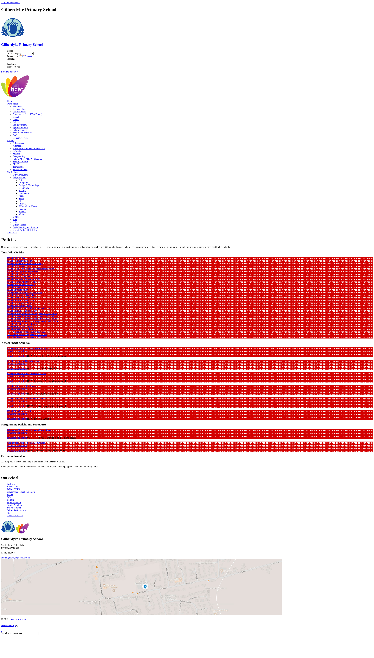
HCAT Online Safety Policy (20, 305)
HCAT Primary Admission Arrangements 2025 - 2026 (32, 316)
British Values (19, 224)
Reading (22, 209)
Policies (16, 122)
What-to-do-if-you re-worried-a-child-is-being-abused (31, 430)
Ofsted (16, 119)
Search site (6, 633)
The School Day (20, 169)
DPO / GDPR (19, 111)
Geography (24, 188)
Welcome (17, 106)
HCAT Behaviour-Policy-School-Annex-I (26, 373)
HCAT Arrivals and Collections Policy (25, 263)
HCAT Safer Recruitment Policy (22, 324)
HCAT (16, 117)
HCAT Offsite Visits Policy (19, 303)
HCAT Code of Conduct (18, 276)
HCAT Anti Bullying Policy (20, 261)
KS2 (15, 222)
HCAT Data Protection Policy (21, 284)
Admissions (18, 143)
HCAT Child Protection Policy (21, 274)
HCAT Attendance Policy (19, 266)
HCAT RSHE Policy (16, 258)
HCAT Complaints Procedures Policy (24, 279)
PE (20, 201)
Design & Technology (29, 185)
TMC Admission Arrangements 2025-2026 (27, 334)
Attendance (18, 146)
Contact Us (12, 232)
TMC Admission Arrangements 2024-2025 (27, 332)
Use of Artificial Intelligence (26, 230)
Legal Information (18, 619)
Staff (15, 135)
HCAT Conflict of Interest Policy (22, 282)
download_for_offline (17, 351)
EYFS (16, 217)
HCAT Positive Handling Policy (22, 311)
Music (21, 198)
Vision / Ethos (19, 109)
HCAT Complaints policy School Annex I (26, 398)
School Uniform (20, 161)
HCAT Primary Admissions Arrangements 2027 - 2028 (32, 321)
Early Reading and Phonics (25, 227)
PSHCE (22, 203)
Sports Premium (20, 127)
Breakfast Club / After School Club (29, 148)
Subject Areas (19, 177)
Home (10, 101)
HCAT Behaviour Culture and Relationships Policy (30, 268)
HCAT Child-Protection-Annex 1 (22, 386)
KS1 (15, 219)
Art (20, 180)
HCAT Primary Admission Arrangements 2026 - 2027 (32, 318)
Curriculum (12, 172)
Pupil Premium (20, 125)
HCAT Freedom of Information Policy (24, 292)
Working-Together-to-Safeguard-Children (26, 443)
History (22, 190)
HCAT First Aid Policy (17, 290)
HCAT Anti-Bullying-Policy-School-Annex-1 (28, 348)
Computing (24, 182)
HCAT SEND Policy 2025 (19, 326)
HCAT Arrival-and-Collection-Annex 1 (25, 361)
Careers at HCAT (21, 138)
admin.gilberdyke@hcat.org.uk (15, 557)
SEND (16, 164)
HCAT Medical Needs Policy (20, 300)
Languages (24, 193)
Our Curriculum (20, 174)
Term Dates (18, 167)
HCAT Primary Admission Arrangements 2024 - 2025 (32, 313)
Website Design (8, 625)
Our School (12, 103)
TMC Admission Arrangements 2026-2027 (27, 337)
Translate (29, 56)
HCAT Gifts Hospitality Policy (21, 295)
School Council (20, 130)
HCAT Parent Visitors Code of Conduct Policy (28, 308)
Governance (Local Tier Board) (27, 114)
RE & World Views (28, 206)
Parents (10, 140)
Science (22, 211)
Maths (21, 196)
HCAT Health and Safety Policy (22, 297)
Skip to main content (10, 2)
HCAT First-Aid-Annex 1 (19, 411)
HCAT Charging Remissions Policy (23, 271)
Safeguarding (19, 156)
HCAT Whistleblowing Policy (21, 329)
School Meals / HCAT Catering (27, 159)
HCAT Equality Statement (19, 287)
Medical (16, 153)
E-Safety (17, 151)
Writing (22, 214)
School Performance (22, 132)
